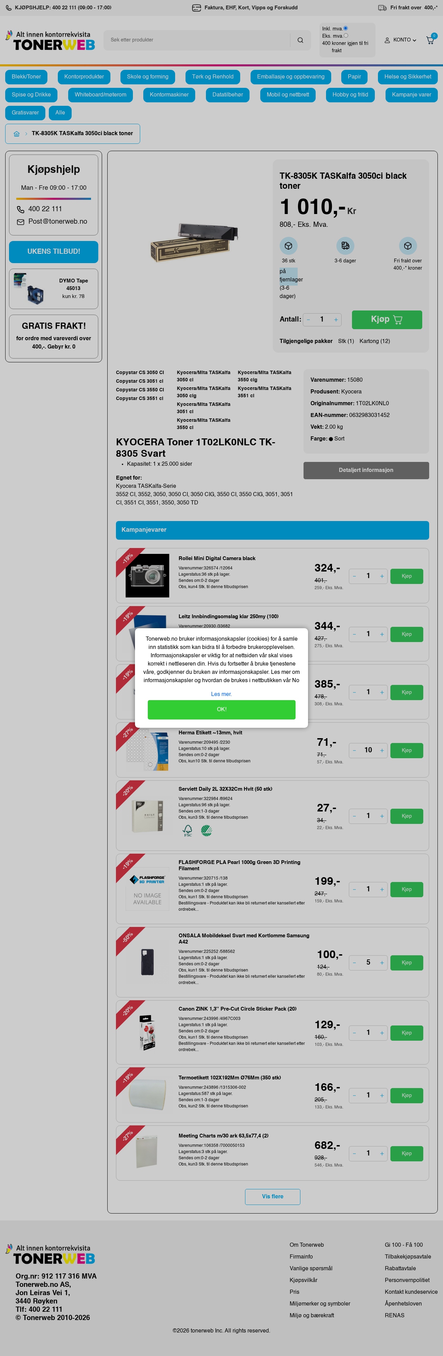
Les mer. (221, 694)
